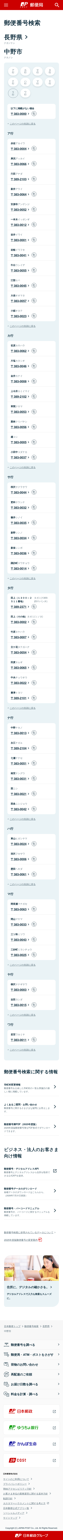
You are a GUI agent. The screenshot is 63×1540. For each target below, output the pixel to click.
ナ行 (13, 82)
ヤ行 (50, 82)
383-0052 (20, 209)
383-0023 (20, 316)
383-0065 (20, 667)
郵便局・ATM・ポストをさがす (32, 1354)
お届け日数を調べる (24, 1384)
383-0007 (20, 637)
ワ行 (25, 93)
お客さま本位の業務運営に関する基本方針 (25, 1493)
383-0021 (20, 794)
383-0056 (20, 427)
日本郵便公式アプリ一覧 (16, 1508)
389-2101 (20, 698)
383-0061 (20, 874)
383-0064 (20, 194)
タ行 (50, 71)
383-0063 (20, 909)
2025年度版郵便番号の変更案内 (21, 1239)
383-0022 (20, 683)
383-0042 (20, 809)
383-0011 (20, 1040)
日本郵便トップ (12, 1326)
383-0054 (20, 652)
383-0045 (20, 285)
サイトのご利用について (16, 1479)
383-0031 (20, 778)
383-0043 (20, 939)
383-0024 (20, 844)
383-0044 (20, 492)
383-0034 (20, 538)
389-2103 (20, 179)
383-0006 (20, 859)
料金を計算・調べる (24, 1394)
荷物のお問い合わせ (24, 1364)
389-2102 (20, 396)
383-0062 (20, 351)
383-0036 (20, 553)
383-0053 (20, 412)
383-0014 (20, 568)
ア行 (13, 71)
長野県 (46, 1326)
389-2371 (20, 607)
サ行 (37, 71)
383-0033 (20, 924)
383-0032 (20, 507)
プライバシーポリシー (15, 1483)
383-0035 (20, 523)
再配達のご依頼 (21, 1374)
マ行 (37, 82)
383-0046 (20, 366)
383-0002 (20, 622)
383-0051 (20, 763)
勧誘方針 (8, 1498)
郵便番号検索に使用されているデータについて (28, 1232)
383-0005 (20, 442)
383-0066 (20, 164)
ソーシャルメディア (13, 1513)
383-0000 (20, 114)
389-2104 (20, 748)
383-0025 (20, 955)
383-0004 (20, 148)
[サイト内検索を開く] (57, 5)
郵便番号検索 (31, 1326)
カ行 (25, 71)
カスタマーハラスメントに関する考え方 (24, 1503)
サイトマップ (10, 1517)
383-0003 (20, 989)
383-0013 (20, 733)
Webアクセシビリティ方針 (17, 1488)
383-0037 (20, 457)
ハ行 (25, 82)
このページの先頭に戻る (23, 123)
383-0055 (20, 270)
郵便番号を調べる (23, 1345)
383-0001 (20, 240)
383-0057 (20, 301)
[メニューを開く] (6, 5)
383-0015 (20, 1005)
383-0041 (20, 255)
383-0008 (20, 381)
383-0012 (20, 225)
